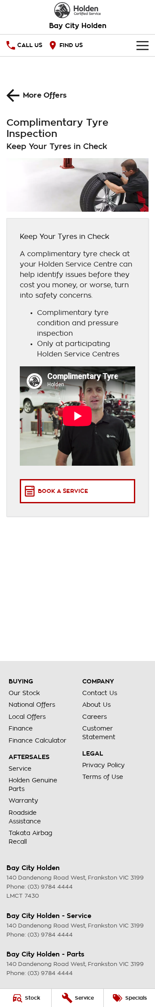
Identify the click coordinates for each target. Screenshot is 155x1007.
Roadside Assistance (25, 817)
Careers (94, 717)
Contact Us (99, 693)
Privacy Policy (103, 765)
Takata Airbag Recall (30, 837)
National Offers (32, 705)
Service (20, 769)
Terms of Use (102, 777)
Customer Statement (98, 732)
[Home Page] (77, 10)
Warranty (23, 800)
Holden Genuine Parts (33, 784)
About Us (96, 705)
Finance (21, 728)
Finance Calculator (37, 740)
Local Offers (27, 717)
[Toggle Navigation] (142, 45)
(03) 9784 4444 (50, 886)
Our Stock (24, 693)
